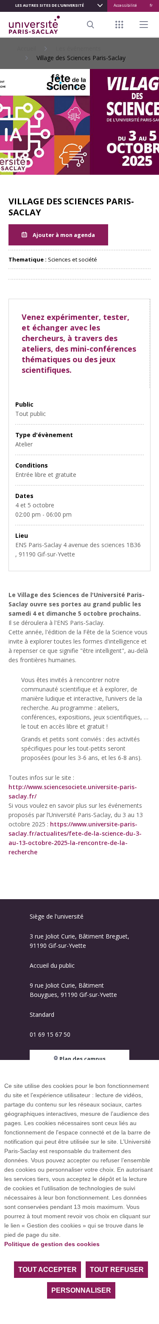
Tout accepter (47, 1269)
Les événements (78, 48)
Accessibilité (125, 5)
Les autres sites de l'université (49, 5)
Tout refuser (117, 1269)
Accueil (26, 48)
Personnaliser (81, 1290)
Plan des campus (82, 1059)
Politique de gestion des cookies (52, 1244)
